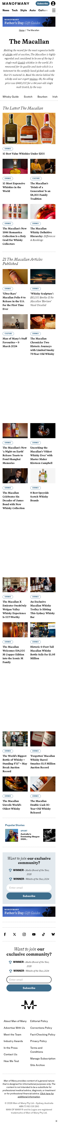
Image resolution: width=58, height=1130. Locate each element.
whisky (9, 54)
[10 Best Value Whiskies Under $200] (29, 128)
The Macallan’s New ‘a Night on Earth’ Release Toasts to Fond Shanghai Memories (15, 455)
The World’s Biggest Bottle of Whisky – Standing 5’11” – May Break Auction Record (15, 763)
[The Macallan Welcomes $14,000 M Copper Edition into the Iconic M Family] (15, 629)
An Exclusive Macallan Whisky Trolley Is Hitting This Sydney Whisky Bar (42, 609)
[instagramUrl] (24, 934)
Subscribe (42, 3)
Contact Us (10, 1054)
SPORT (24, 831)
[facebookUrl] (4, 934)
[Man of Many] (29, 1004)
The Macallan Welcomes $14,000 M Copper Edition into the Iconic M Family (14, 654)
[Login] (53, 3)
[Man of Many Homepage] (16, 3)
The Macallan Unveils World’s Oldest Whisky (12, 805)
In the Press (11, 1047)
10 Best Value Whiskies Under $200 (24, 153)
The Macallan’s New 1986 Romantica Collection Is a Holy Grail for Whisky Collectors (15, 236)
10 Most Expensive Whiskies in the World (14, 187)
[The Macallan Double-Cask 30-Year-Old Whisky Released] (42, 784)
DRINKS (8, 149)
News (6, 10)
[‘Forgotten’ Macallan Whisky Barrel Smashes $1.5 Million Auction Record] (42, 738)
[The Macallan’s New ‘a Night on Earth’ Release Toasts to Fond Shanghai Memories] (15, 430)
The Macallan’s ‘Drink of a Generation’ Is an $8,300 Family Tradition (40, 191)
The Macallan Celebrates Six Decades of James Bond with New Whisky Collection (14, 500)
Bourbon (42, 96)
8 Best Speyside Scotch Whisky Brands (39, 496)
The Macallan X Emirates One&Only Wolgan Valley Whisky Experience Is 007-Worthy (15, 609)
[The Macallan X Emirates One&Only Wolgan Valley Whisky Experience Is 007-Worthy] (15, 584)
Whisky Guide (11, 96)
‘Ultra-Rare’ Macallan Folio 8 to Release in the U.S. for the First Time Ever (14, 301)
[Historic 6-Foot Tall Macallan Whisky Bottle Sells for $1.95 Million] (42, 629)
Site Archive (37, 1065)
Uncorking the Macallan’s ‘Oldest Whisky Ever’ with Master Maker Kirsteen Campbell (41, 455)
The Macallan (33, 30)
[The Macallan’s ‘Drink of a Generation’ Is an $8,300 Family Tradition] (42, 166)
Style (23, 10)
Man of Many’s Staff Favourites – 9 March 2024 (15, 342)
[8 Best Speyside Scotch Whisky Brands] (42, 475)
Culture (43, 10)
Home (21, 30)
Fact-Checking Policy (42, 1034)
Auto (32, 10)
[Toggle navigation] (54, 10)
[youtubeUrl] (33, 934)
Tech (15, 10)
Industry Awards (13, 1041)
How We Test (11, 1061)
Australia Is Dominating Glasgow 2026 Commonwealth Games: (30, 840)
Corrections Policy (41, 1027)
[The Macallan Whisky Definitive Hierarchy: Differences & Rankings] (42, 211)
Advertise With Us (14, 1027)
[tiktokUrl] (43, 934)
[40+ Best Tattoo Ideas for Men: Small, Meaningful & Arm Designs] (49, 835)
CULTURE (36, 178)
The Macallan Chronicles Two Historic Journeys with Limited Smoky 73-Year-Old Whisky (42, 346)
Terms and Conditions (36, 1050)
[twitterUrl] (14, 934)
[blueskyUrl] (53, 934)
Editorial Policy (39, 1021)
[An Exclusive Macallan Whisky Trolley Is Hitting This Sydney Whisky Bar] (42, 584)
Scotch (21, 62)
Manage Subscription (42, 1058)
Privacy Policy (38, 1041)
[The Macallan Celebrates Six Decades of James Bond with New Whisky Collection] (15, 475)
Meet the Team (12, 1034)
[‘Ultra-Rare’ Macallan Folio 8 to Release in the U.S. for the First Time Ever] (15, 276)
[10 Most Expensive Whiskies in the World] (15, 166)
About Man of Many (15, 1021)
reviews (34, 78)
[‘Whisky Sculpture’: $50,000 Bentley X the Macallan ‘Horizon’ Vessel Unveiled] (42, 276)
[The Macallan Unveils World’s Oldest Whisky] (15, 784)
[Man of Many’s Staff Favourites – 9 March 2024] (15, 321)
